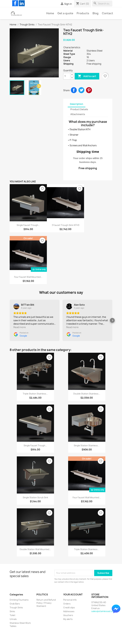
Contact (107, 13)
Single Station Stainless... (87, 445)
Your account (73, 594)
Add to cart (87, 76)
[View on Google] (16, 306)
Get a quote (65, 13)
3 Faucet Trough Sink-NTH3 (65, 225)
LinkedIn (22, 3)
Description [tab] (76, 104)
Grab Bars (15, 603)
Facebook (15, 3)
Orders (67, 603)
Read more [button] (19, 327)
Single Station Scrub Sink (35, 497)
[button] (9, 320)
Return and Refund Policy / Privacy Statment (46, 602)
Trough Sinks (16, 607)
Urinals (13, 619)
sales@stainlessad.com (103, 611)
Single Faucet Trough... (28, 225)
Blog (95, 13)
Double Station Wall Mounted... (35, 549)
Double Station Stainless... (86, 393)
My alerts (68, 619)
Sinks (12, 611)
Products (83, 13)
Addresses (68, 611)
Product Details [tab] (79, 109)
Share (74, 90)
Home (50, 13)
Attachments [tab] (77, 114)
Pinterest (89, 90)
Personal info (70, 599)
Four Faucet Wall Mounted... (28, 276)
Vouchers (68, 615)
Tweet (81, 90)
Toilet (12, 615)
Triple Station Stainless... (35, 393)
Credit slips (69, 607)
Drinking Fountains (19, 599)
